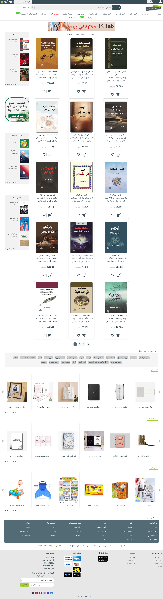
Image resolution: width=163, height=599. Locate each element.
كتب (124, 545)
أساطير (28, 527)
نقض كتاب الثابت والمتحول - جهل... (116, 73)
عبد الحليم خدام (98, 357)
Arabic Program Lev (94, 505)
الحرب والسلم (48, 357)
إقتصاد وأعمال (51, 523)
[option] (145, 392)
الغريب (82, 357)
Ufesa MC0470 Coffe (119, 407)
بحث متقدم (117, 545)
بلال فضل (15, 220)
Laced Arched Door (145, 456)
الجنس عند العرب (116, 362)
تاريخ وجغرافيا (101, 527)
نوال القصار (15, 153)
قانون (104, 539)
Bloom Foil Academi (68, 456)
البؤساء (88, 357)
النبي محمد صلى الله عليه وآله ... (116, 315)
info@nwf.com (48, 566)
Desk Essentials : (145, 407)
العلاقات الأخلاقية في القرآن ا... (47, 134)
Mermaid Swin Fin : (42, 505)
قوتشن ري (15, 57)
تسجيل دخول (155, 2)
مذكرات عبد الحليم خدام (28, 357)
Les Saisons (68, 505)
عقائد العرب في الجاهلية (81, 315)
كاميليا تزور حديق (14, 140)
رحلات (53, 535)
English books (44, 545)
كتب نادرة (68, 545)
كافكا (74, 362)
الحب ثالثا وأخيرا (14, 151)
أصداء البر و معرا (14, 69)
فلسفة (104, 535)
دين (54, 531)
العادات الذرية (110, 357)
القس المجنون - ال (14, 54)
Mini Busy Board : (145, 505)
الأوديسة (44, 362)
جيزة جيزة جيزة (14, 218)
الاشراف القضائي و (14, 39)
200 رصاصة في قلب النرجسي (98, 362)
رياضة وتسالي (152, 535)
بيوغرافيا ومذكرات (75, 523)
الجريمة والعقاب (144, 357)
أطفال (28, 523)
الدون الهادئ (82, 362)
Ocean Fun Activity (17, 505)
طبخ (155, 527)
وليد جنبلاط (15, 205)
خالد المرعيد (14, 236)
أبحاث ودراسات (58, 545)
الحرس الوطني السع (13, 234)
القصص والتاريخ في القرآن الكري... (81, 71)
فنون (104, 523)
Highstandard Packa (42, 407)
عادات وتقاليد (25, 535)
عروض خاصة (96, 545)
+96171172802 (48, 563)
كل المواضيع (153, 523)
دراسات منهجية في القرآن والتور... (81, 255)
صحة (130, 527)
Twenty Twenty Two (42, 456)
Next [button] (3, 392)
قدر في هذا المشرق (13, 202)
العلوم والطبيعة (25, 531)
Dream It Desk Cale (94, 456)
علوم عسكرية (153, 539)
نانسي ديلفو (15, 142)
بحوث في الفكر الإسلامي (47, 255)
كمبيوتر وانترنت (127, 531)
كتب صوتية (107, 545)
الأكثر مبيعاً (77, 545)
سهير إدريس (15, 71)
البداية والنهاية (60, 357)
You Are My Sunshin (68, 407)
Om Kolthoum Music (17, 407)
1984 (16, 357)
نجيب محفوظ (53, 362)
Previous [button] (159, 392)
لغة (131, 523)
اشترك (24, 584)
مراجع (79, 531)
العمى (40, 357)
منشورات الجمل (72, 357)
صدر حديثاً (86, 545)
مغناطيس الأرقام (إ (120, 505)
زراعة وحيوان (76, 527)
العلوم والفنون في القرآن (47, 195)
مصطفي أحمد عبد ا (13, 42)
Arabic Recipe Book (120, 456)
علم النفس (128, 539)
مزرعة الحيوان (65, 362)
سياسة (129, 535)
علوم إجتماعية (76, 535)
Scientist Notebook (17, 456)
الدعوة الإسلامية (115, 195)
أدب (54, 527)
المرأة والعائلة (102, 531)
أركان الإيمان (116, 255)
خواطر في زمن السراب (81, 134)
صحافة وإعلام (152, 531)
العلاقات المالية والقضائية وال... (47, 71)
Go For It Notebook (94, 407)
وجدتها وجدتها (14, 166)
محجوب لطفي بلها (13, 168)
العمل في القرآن (81, 195)
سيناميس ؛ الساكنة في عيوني (116, 134)
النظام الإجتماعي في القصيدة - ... (47, 315)
